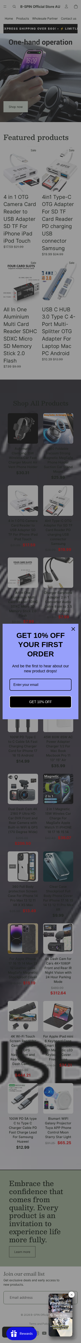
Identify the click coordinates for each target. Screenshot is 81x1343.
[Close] (73, 629)
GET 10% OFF (40, 702)
